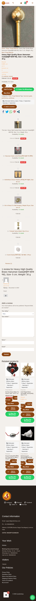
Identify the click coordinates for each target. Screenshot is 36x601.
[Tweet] (7, 111)
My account (5, 582)
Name (4, 340)
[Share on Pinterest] (14, 111)
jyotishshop (5, 98)
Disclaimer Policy (6, 574)
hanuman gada (28, 96)
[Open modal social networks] (18, 111)
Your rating (5, 311)
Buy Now (7, 93)
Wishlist (4, 545)
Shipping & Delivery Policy (9, 578)
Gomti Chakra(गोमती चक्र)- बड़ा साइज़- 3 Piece (19, 254)
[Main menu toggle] (32, 3)
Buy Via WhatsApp (12, 414)
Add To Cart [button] (11, 399)
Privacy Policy (6, 572)
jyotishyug (11, 98)
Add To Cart (8, 89)
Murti (3, 52)
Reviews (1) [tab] (8, 263)
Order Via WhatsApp (25, 89)
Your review (5, 316)
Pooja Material (14, 48)
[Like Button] (5, 295)
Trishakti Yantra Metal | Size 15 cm (19, 231)
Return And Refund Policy (9, 576)
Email (4, 346)
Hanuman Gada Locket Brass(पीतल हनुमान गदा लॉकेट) (19, 156)
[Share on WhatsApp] (10, 111)
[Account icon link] (21, 3)
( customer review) (7, 76)
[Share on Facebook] (3, 111)
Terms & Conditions (7, 580)
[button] (13, 3)
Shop (7, 48)
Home (3, 48)
